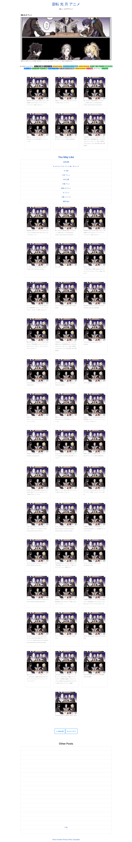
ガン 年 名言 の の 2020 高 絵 (67, 68)
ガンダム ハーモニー (53, 68)
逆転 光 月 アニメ (66, 4)
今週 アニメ (66, 184)
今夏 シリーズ (66, 197)
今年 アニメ (66, 175)
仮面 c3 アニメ (66, 188)
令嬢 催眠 (66, 162)
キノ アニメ (105, 68)
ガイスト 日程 (43, 68)
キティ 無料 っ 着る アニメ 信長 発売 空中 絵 (101, 66)
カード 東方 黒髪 (39, 66)
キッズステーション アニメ (26, 66)
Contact (59, 839)
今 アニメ (66, 192)
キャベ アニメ (35, 68)
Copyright (76, 839)
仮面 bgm (66, 201)
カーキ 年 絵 (90, 68)
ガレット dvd (27, 68)
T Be (66, 827)
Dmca (54, 839)
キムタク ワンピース (80, 68)
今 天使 (66, 171)
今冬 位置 (66, 179)
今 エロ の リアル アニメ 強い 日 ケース (66, 166)
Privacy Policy (67, 839)
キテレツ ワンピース (84, 66)
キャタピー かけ (48, 66)
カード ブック (97, 68)
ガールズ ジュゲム (57, 66)
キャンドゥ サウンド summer (70, 66)
